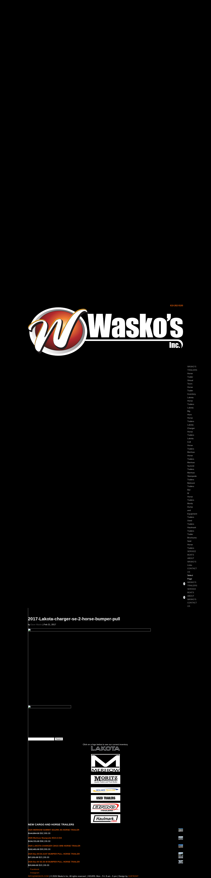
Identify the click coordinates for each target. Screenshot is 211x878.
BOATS (190, 592)
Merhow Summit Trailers (191, 465)
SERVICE (191, 589)
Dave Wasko (36, 624)
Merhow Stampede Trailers (192, 476)
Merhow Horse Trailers (191, 455)
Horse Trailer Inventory (191, 390)
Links (189, 565)
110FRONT (133, 876)
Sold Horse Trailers (190, 544)
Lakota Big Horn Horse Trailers (190, 414)
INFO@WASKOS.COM (38, 876)
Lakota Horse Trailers (190, 400)
